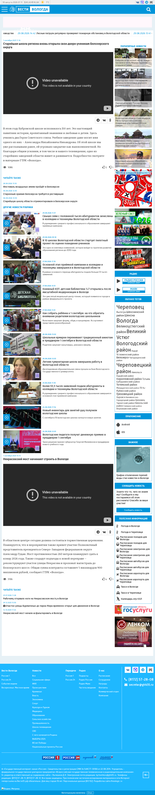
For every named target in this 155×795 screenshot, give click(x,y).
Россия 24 (6, 679)
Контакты (103, 687)
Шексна (129, 315)
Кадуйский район (125, 376)
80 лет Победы (39, 743)
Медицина (37, 711)
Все (34, 676)
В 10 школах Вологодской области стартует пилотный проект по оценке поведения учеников (75, 242)
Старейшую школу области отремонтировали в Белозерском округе (40, 201)
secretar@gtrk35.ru (141, 685)
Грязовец (140, 400)
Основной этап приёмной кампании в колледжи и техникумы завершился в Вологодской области (73, 266)
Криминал (37, 691)
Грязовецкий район (129, 394)
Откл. (90, 793)
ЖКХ (34, 683)
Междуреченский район (127, 388)
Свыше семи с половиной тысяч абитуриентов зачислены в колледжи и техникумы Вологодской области (78, 218)
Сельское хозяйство (41, 719)
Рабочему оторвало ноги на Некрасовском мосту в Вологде (35, 598)
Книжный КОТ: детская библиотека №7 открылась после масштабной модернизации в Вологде (77, 290)
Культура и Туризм (40, 707)
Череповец (130, 307)
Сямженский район (133, 406)
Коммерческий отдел (109, 691)
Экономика (37, 699)
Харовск (120, 397)
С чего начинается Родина (44, 735)
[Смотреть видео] (22, 223)
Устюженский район (127, 354)
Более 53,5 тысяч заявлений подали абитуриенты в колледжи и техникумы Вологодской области (73, 388)
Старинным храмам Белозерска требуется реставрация (33, 194)
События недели (9, 683)
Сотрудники (104, 679)
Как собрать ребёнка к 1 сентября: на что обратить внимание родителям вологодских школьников (73, 315)
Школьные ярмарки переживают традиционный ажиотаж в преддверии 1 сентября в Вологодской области (78, 339)
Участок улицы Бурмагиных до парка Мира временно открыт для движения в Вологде (52, 605)
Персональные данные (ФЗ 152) (78, 781)
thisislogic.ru (116, 781)
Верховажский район (127, 408)
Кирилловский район (129, 378)
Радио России (85, 679)
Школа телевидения (41, 727)
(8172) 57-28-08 (141, 679)
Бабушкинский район (128, 381)
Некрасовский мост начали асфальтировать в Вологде (32, 613)
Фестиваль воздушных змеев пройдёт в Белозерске (31, 186)
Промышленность (40, 723)
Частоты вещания (87, 687)
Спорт (35, 703)
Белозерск (122, 357)
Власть (35, 695)
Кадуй (135, 350)
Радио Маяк (84, 683)
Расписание (104, 676)
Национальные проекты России (47, 747)
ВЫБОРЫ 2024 (39, 739)
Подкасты (83, 676)
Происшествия (39, 687)
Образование (38, 715)
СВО (34, 731)
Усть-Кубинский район (131, 389)
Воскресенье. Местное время (15, 687)
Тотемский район (126, 384)
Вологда (127, 320)
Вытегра (121, 312)
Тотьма (146, 378)
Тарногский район (125, 403)
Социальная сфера (41, 679)
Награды (103, 683)
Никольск (137, 372)
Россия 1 (6, 676)
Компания (103, 695)
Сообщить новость (133, 510)
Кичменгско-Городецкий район (127, 399)
